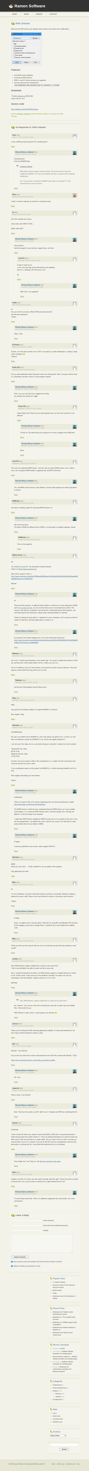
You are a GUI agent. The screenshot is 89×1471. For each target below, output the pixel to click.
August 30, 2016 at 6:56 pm (20, 727)
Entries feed (56, 1416)
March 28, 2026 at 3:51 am (19, 1174)
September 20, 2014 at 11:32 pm (30, 428)
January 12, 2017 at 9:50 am (23, 913)
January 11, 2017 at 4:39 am (20, 884)
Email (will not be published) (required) (55, 1225)
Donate (39, 14)
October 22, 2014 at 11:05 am (23, 520)
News (26, 14)
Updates (58, 1396)
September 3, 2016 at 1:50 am (23, 837)
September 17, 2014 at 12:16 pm (21, 463)
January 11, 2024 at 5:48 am (20, 1090)
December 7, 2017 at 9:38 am (20, 961)
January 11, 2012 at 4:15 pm (23, 154)
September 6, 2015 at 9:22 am (23, 682)
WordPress (35, 1464)
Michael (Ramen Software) (24, 152)
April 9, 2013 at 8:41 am (22, 241)
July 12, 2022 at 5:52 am (19, 1046)
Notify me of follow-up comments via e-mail (26, 1266)
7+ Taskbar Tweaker (59, 1282)
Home (14, 14)
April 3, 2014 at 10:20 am (22, 329)
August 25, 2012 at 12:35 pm (20, 196)
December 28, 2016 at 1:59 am (21, 859)
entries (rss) (60, 1464)
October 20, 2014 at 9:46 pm (20, 503)
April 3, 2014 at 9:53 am (18, 305)
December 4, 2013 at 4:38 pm (26, 260)
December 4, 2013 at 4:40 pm (29, 287)
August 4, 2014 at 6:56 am (19, 347)
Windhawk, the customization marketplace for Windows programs (62, 1369)
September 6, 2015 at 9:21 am (20, 655)
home (53, 1464)
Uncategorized (57, 1399)
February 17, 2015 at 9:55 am (23, 596)
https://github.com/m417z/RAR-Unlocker (24, 109)
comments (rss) (71, 1464)
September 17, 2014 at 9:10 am (27, 408)
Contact (53, 14)
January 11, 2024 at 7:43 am (23, 1107)
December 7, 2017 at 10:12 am (24, 995)
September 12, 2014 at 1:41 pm (24, 389)
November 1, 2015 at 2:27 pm (20, 700)
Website (45, 1230)
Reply (13, 146)
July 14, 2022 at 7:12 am (22, 1072)
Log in (55, 1413)
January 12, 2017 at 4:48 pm (20, 941)
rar (16, 116)
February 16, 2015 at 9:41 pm (20, 557)
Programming (57, 1385)
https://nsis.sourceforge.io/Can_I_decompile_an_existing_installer (33, 1060)
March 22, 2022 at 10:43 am (20, 1026)
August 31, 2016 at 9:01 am (23, 792)
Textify (55, 1293)
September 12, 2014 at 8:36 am (21, 369)
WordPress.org (57, 1422)
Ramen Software (29, 6)
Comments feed (58, 1419)
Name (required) (48, 1220)
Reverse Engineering (59, 1388)
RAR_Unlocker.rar (19, 96)
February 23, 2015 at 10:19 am (24, 633)
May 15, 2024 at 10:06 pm (19, 1125)
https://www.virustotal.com (28, 569)
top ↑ (78, 1464)
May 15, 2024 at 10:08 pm (22, 1156)
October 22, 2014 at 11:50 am (26, 539)
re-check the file (26, 608)
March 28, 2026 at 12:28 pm (23, 1194)
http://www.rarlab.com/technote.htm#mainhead (29, 804)
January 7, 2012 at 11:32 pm (20, 137)
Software (27, 114)
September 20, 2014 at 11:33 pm (24, 482)
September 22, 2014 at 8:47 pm (30, 445)
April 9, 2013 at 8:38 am (18, 214)
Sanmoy (15, 1023)
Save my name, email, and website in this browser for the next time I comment (37, 1261)
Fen (43, 1464)
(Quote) (31, 137)
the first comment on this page (50, 1161)
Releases (20, 114)
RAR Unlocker (23, 23)
